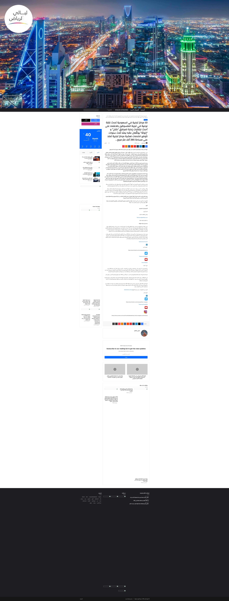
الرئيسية (143, 110)
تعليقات (83, 152)
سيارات (82, 498)
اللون (92, 498)
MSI (87, 496)
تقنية (85, 498)
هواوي (91, 502)
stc (100, 498)
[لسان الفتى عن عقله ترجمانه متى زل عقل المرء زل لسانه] (96, 180)
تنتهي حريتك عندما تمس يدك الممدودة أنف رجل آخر (87, 157)
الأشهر (98, 152)
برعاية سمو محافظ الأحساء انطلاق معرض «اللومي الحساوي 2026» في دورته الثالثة (141, 480)
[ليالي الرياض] (114, 54)
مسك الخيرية (99, 502)
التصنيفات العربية (134, 110)
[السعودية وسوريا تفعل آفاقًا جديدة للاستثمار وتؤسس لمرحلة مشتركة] (122, 498)
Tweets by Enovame (143, 256)
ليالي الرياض (143, 143)
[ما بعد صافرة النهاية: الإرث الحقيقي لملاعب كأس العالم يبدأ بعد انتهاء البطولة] (85, 254)
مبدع (126, 598)
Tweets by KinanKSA (143, 304)
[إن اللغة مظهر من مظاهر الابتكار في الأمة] (96, 164)
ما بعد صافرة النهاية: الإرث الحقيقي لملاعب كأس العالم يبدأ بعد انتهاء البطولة (86, 302)
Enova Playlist (144, 262)
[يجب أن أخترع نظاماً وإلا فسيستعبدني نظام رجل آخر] (96, 174)
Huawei (99, 496)
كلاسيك (89, 500)
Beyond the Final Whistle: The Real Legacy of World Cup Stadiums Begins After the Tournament (96, 302)
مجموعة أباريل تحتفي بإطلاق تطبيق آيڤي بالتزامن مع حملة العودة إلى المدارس (126, 390)
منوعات (142, 115)
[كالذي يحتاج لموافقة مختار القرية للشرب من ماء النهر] (96, 169)
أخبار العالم (96, 498)
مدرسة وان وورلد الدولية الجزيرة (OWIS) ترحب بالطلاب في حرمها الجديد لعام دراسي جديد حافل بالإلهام (86, 317)
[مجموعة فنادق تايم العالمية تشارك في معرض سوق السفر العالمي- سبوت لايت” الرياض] (122, 592)
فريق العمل (93, 500)
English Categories (121, 110)
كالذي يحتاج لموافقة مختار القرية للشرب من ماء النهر (87, 168)
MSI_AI (83, 496)
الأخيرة (91, 152)
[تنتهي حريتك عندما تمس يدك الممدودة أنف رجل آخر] (96, 158)
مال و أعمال (84, 500)
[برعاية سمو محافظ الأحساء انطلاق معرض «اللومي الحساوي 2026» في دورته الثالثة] (141, 433)
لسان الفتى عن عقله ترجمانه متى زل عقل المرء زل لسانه (87, 178)
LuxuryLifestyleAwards (93, 496)
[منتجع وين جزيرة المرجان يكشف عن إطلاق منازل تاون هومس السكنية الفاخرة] (107, 588)
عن (97, 500)
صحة (100, 500)
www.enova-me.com (143, 241)
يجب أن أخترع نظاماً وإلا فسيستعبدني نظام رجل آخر (87, 173)
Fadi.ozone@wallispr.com (142, 217)
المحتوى (89, 498)
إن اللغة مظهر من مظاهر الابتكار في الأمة (87, 162)
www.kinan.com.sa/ (128, 289)
